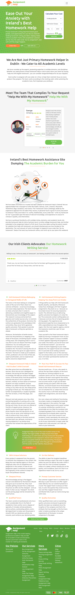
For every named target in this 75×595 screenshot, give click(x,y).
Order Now (29, 447)
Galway (57, 560)
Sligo (57, 549)
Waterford (58, 562)
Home (36, 528)
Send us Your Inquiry (37, 519)
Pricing (46, 528)
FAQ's (50, 528)
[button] (42, 147)
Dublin (57, 554)
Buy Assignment (27, 549)
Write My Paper (53, 142)
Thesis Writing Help (45, 552)
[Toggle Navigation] (66, 3)
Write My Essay (27, 558)
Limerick (58, 558)
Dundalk (58, 556)
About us (61, 530)
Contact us (56, 530)
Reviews (67, 528)
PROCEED (54, 36)
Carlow (57, 551)
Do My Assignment (28, 551)
